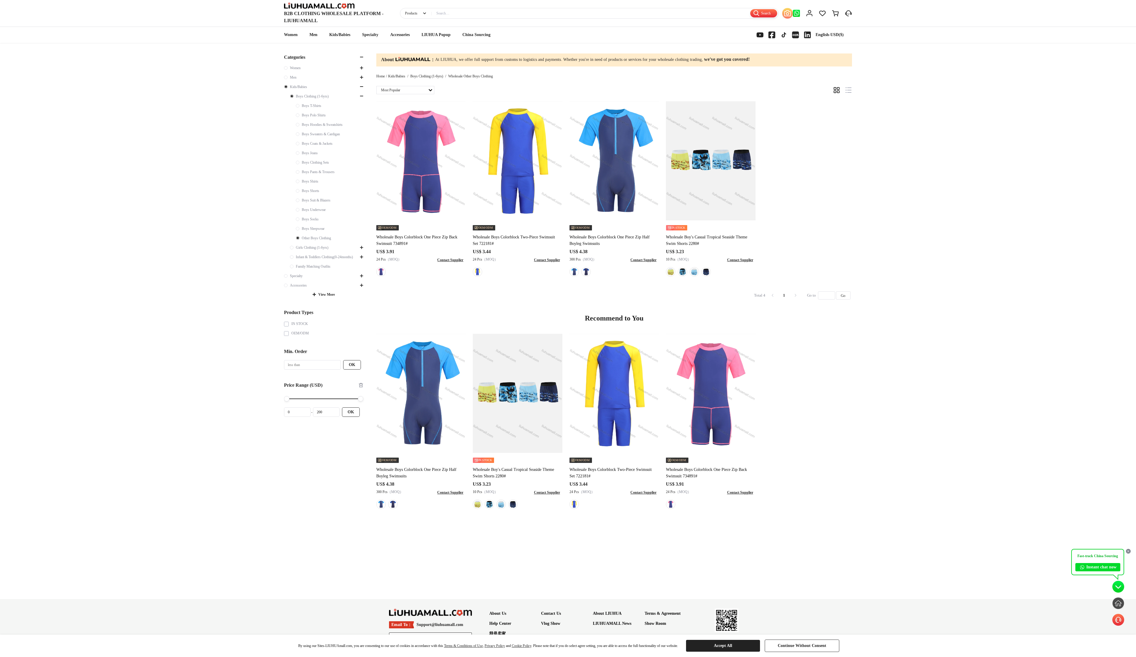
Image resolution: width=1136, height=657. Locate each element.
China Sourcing (476, 34)
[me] (809, 13)
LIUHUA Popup (436, 34)
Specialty (370, 34)
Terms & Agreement (663, 613)
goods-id (333, 17)
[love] (822, 13)
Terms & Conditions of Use (463, 646)
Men (313, 34)
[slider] (324, 399)
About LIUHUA (607, 613)
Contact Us (551, 613)
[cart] (835, 13)
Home (380, 76)
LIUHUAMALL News (612, 623)
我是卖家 (497, 633)
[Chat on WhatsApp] (796, 13)
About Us (497, 613)
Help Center (500, 623)
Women (291, 34)
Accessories (400, 34)
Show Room (655, 623)
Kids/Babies (339, 34)
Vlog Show (550, 623)
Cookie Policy (521, 646)
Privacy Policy (495, 646)
